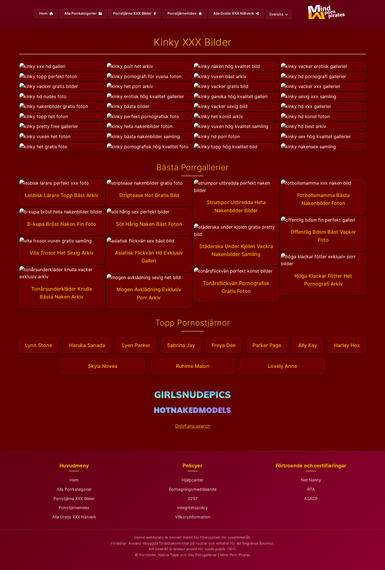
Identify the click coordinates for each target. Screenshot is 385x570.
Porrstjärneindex (182, 13)
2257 (193, 498)
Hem (43, 13)
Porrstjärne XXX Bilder (132, 13)
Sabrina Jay (181, 345)
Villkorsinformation (192, 516)
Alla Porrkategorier (81, 13)
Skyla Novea (102, 366)
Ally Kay (307, 345)
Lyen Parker (136, 345)
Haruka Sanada (87, 345)
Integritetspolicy (192, 507)
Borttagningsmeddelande (192, 489)
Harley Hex (347, 345)
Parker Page (267, 345)
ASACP (311, 498)
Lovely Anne (282, 366)
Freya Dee (224, 345)
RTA (311, 489)
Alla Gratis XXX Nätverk (234, 13)
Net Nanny (311, 480)
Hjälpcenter (192, 480)
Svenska (276, 14)
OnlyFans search (192, 426)
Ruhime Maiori (192, 366)
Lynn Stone (38, 345)
